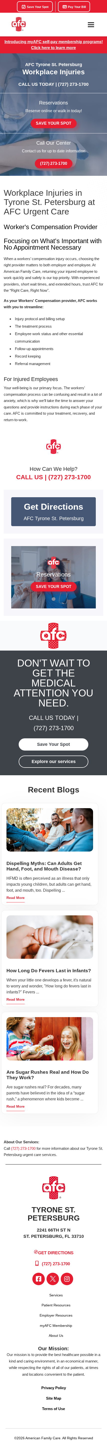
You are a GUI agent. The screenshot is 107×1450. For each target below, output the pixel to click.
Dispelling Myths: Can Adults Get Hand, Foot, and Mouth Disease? (44, 866)
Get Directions (55, 1253)
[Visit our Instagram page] (67, 1279)
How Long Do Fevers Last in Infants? (48, 970)
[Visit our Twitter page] (53, 1279)
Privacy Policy (53, 1388)
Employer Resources (56, 1315)
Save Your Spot (37, 7)
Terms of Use (53, 1409)
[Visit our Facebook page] (38, 1279)
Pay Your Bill (76, 7)
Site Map (53, 1398)
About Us (56, 1336)
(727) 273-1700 (73, 84)
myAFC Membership (56, 1326)
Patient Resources (56, 1305)
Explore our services (54, 761)
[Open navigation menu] (91, 25)
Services (56, 1295)
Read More (15, 898)
